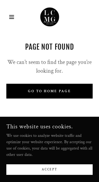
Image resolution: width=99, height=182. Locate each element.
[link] (49, 16)
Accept (49, 169)
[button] (12, 17)
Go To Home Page (49, 91)
